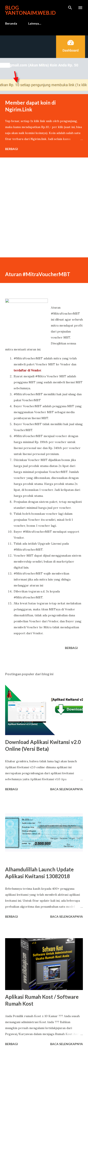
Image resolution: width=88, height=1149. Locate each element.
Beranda (11, 23)
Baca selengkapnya (66, 789)
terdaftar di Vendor (27, 370)
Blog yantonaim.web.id (30, 10)
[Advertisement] (44, 213)
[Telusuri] (70, 7)
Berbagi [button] (11, 149)
